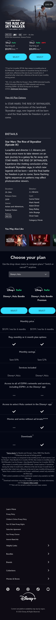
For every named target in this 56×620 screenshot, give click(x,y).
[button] (28, 545)
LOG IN (48, 4)
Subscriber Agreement (13, 529)
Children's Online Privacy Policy (16, 519)
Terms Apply (11, 453)
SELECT (16, 57)
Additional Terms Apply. (19, 89)
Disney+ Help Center (31, 483)
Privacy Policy (10, 514)
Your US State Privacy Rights (15, 524)
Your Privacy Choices (12, 534)
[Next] (51, 240)
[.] (8, 589)
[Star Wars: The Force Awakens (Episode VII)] (15, 240)
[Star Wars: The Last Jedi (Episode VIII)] (39, 240)
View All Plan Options (15, 97)
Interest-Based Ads (12, 539)
